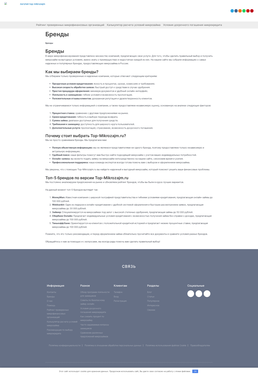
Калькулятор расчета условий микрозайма (134, 24)
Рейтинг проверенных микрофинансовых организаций (70, 24)
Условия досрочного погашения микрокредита (192, 24)
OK (195, 371)
